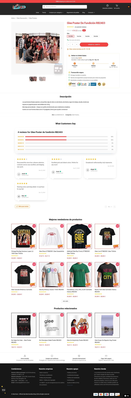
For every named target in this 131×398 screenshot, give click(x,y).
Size (68, 33)
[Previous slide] (14, 48)
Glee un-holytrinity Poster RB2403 (77, 340)
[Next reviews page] (114, 206)
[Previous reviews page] (105, 206)
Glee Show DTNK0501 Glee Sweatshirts (51, 251)
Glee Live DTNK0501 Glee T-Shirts (105, 251)
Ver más (65, 301)
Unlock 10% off (3, 390)
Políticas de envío (72, 372)
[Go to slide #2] (42, 79)
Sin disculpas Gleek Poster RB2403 (50, 340)
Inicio (13, 18)
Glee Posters (33, 18)
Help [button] (128, 395)
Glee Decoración (22, 18)
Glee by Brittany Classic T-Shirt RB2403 (51, 289)
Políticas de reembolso (73, 377)
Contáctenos (70, 380)
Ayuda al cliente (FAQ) (73, 382)
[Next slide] (61, 48)
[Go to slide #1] (33, 79)
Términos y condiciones (45, 375)
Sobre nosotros (43, 372)
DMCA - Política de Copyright (47, 380)
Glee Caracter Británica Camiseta (21, 289)
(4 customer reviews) (80, 27)
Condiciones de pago (73, 375)
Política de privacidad (45, 377)
